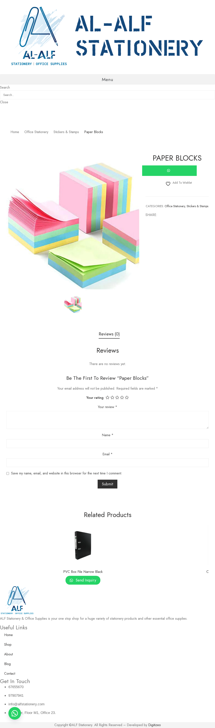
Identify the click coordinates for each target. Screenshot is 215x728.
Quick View (83, 562)
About (8, 654)
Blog (7, 663)
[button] (107, 79)
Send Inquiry (85, 580)
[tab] (109, 334)
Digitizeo (154, 725)
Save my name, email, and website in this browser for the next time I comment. (66, 473)
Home (8, 634)
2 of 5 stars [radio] (112, 397)
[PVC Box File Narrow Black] (82, 545)
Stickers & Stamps (197, 206)
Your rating (95, 397)
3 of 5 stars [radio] (117, 397)
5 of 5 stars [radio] (127, 397)
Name (107, 435)
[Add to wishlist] (148, 533)
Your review (107, 407)
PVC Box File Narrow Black (83, 571)
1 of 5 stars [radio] (107, 397)
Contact (9, 673)
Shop (8, 644)
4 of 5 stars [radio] (122, 397)
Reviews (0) (109, 334)
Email (107, 454)
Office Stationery (175, 206)
